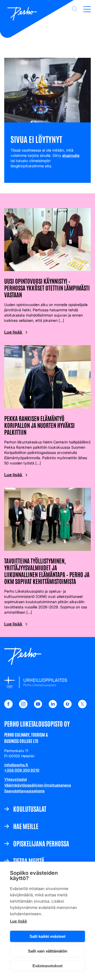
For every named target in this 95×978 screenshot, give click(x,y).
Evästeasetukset (47, 966)
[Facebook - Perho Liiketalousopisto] (8, 706)
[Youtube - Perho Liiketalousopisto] (38, 706)
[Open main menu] (87, 9)
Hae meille (25, 826)
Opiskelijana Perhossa (41, 843)
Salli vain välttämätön (47, 951)
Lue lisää (18, 921)
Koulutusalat (29, 808)
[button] (74, 9)
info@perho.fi (16, 765)
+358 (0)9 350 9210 (21, 770)
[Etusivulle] (22, 14)
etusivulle (70, 155)
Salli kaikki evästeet (47, 936)
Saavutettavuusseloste (24, 791)
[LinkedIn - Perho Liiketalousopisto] (53, 706)
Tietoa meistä (28, 860)
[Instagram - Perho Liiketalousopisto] (23, 706)
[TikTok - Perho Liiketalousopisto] (67, 706)
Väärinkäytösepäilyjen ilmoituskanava (37, 785)
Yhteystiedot (15, 779)
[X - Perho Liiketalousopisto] (82, 706)
